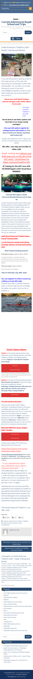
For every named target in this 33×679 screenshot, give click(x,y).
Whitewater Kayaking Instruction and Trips (15, 630)
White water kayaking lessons (12, 624)
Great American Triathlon (16, 521)
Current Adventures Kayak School (12, 454)
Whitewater (7, 626)
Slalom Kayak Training (10, 617)
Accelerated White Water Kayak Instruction (16, 646)
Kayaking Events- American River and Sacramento (18, 606)
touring (22, 456)
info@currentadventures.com (22, 2)
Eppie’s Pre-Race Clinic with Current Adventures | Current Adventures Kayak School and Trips (15, 580)
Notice (5, 610)
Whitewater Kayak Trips (10, 628)
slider (5, 619)
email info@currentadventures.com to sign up (16, 197)
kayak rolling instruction (10, 604)
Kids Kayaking (7, 608)
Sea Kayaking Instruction (10, 615)
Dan (17, 530)
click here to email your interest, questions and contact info (16, 132)
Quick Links (5, 8)
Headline (25, 521)
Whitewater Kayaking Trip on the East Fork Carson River (16, 543)
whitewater (12, 456)
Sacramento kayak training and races (11, 523)
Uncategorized (5, 525)
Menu (18, 39)
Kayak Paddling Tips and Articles (13, 602)
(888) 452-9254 (8, 2)
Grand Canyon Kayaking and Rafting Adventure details (16, 549)
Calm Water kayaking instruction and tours (15, 593)
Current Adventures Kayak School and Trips (16, 23)
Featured (5, 521)
